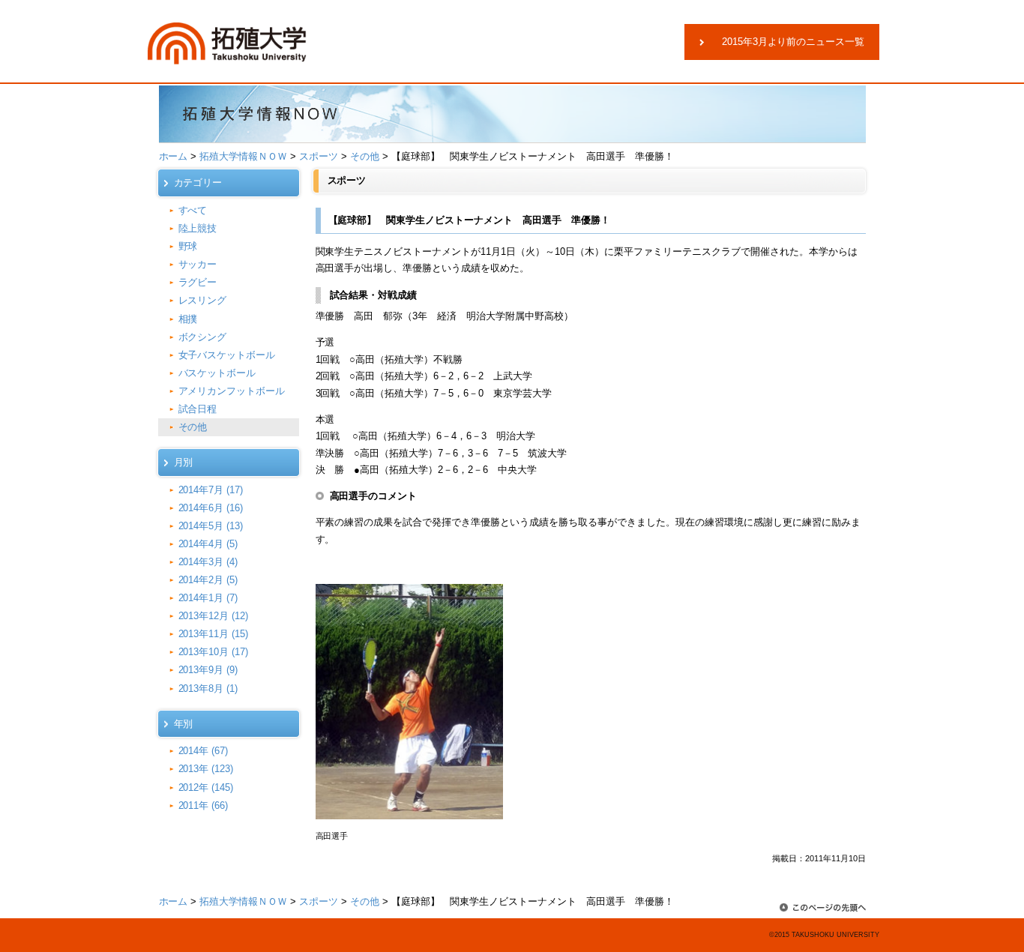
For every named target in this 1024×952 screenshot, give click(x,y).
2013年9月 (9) (208, 669)
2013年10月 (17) (213, 651)
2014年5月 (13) (211, 525)
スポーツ (318, 156)
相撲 (188, 319)
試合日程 (197, 409)
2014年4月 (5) (208, 543)
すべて (193, 210)
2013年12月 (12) (213, 615)
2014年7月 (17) (211, 489)
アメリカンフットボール (232, 391)
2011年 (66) (203, 805)
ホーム (173, 156)
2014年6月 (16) (211, 507)
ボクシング (202, 337)
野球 (188, 246)
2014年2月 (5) (208, 579)
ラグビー (197, 282)
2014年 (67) (203, 750)
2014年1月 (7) (208, 597)
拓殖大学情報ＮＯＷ (243, 156)
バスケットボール (217, 373)
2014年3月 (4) (208, 561)
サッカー (197, 264)
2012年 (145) (206, 787)
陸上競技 (197, 228)
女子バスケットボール (227, 355)
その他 (364, 156)
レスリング (202, 300)
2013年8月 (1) (208, 688)
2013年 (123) (206, 768)
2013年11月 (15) (213, 633)
